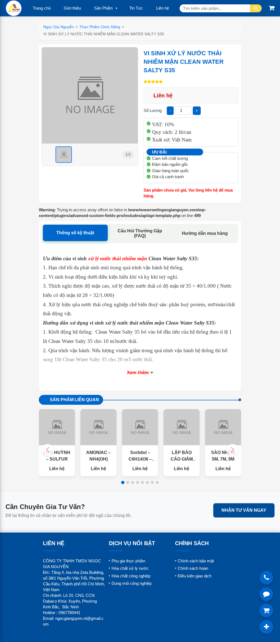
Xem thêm (138, 372)
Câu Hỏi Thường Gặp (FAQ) (140, 233)
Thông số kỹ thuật (75, 232)
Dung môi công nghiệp (131, 583)
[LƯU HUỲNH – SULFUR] (57, 427)
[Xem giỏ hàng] (272, 8)
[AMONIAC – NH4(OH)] (98, 427)
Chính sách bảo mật (196, 561)
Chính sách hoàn (193, 568)
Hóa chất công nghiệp (131, 576)
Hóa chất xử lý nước (130, 568)
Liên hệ (162, 8)
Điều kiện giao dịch (194, 576)
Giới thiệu (72, 8)
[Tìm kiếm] (256, 8)
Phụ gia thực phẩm (128, 561)
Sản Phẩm (103, 8)
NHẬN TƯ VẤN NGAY (243, 510)
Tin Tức (136, 8)
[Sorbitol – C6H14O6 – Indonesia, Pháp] (140, 427)
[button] (232, 450)
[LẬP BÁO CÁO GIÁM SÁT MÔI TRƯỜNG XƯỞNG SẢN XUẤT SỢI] (182, 427)
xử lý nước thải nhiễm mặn (117, 258)
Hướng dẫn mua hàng (205, 233)
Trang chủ (42, 8)
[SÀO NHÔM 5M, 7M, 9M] (223, 427)
